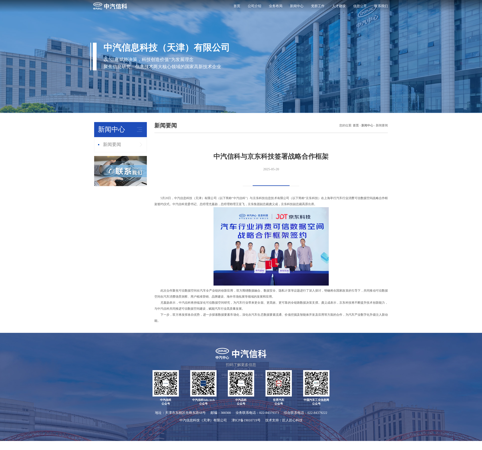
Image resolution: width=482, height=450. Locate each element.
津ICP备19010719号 (246, 420)
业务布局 (275, 6)
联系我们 (381, 6)
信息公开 (360, 6)
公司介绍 (254, 6)
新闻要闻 (112, 144)
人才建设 (339, 6)
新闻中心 (297, 6)
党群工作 (318, 6)
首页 (236, 6)
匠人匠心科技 (292, 420)
